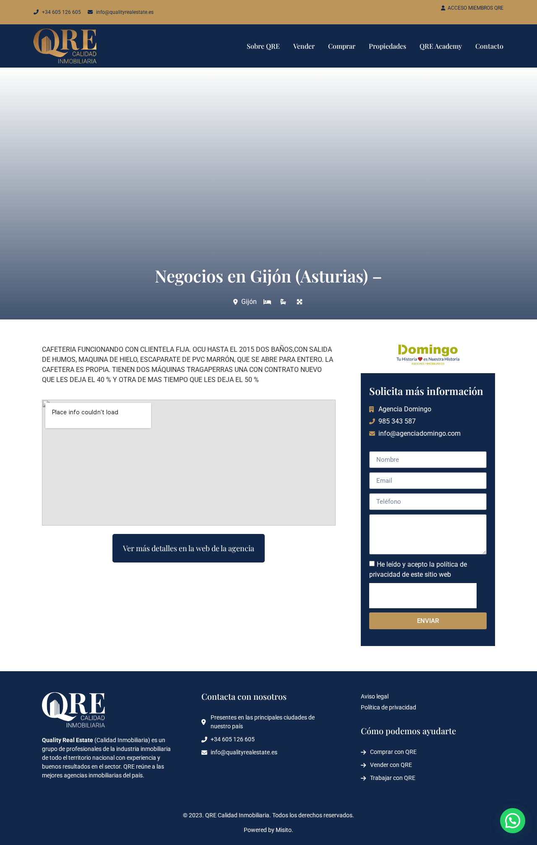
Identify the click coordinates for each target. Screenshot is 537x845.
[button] (512, 820)
